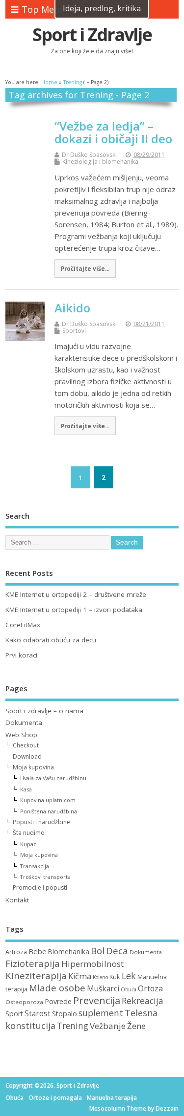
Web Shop (21, 734)
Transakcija (34, 866)
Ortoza (150, 988)
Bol (98, 950)
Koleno (100, 977)
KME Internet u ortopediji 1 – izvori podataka (73, 609)
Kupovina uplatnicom (48, 800)
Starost (38, 1013)
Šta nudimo (29, 833)
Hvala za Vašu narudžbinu (53, 778)
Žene (136, 1025)
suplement (101, 1013)
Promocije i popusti (40, 887)
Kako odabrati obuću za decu (50, 639)
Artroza (16, 951)
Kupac (28, 844)
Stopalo (64, 1013)
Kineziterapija (36, 975)
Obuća (128, 989)
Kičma (79, 976)
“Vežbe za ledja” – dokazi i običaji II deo (113, 132)
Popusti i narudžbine (41, 822)
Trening (72, 1025)
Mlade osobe (57, 988)
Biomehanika (68, 951)
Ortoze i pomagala (55, 1098)
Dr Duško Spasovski (89, 155)
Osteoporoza (24, 1002)
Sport (14, 1013)
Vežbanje (108, 1025)
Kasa (26, 789)
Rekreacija (142, 1001)
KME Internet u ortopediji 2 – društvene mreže (75, 594)
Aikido (72, 308)
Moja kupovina (33, 767)
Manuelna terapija (112, 1098)
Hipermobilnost (92, 963)
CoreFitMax (22, 624)
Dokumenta (23, 722)
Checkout (26, 745)
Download (27, 756)
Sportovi (74, 331)
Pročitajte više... (85, 268)
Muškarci (103, 989)
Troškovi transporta (45, 876)
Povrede (58, 1001)
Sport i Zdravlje (92, 34)
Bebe (37, 951)
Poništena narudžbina (48, 811)
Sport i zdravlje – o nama (44, 710)
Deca (117, 950)
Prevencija (96, 1000)
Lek (129, 976)
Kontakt (17, 900)
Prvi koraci (21, 655)
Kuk (114, 976)
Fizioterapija (32, 963)
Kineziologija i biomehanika (100, 161)
